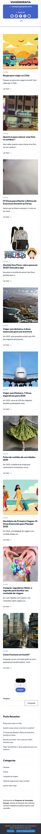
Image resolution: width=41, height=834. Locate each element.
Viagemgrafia (20, 2)
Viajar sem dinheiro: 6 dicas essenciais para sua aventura (20, 748)
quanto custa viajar (10, 786)
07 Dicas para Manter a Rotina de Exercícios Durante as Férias (18, 734)
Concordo (10, 831)
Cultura (5, 72)
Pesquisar (6, 699)
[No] (39, 829)
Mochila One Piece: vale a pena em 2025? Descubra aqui (17, 741)
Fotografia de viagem (10, 776)
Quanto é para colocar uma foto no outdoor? (18, 728)
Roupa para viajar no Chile (12, 723)
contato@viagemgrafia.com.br (22, 7)
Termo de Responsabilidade (25, 831)
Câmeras (6, 767)
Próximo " (20, 690)
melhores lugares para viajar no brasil (16, 781)
